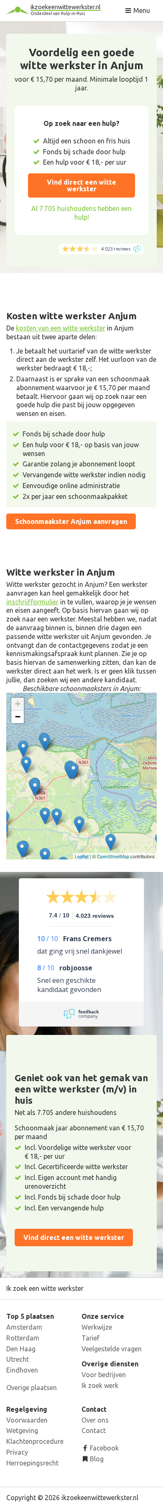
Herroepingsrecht (32, 1463)
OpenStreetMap (113, 856)
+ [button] (17, 704)
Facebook (103, 1448)
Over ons (95, 1420)
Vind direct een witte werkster (81, 185)
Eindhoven (22, 1370)
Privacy (17, 1452)
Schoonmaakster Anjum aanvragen (71, 521)
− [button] (17, 716)
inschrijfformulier (32, 602)
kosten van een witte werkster (60, 328)
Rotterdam (22, 1338)
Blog (96, 1459)
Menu (141, 10)
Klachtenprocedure (35, 1441)
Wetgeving (22, 1430)
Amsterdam (24, 1327)
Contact (94, 1430)
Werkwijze (97, 1327)
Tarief (90, 1338)
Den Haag (21, 1349)
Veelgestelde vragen (112, 1349)
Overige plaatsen (31, 1387)
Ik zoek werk (100, 1385)
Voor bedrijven (104, 1374)
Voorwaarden (27, 1420)
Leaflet (82, 856)
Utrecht (17, 1359)
